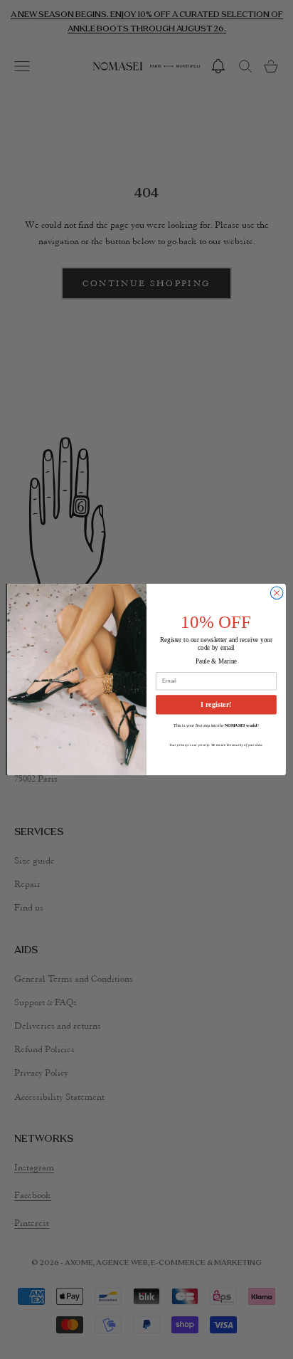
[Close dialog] (276, 593)
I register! (216, 704)
